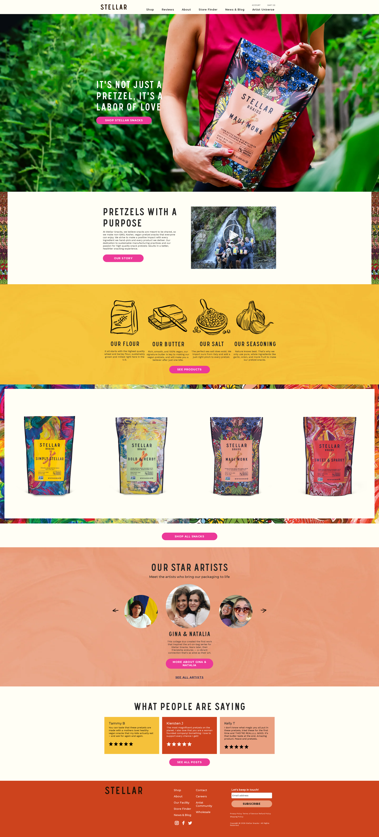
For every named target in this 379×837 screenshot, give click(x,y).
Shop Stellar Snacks (124, 120)
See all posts (189, 762)
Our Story (123, 258)
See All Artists (189, 677)
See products (189, 369)
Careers (201, 796)
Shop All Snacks (189, 536)
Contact (201, 790)
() (271, 5)
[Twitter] (190, 825)
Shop (177, 790)
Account (256, 5)
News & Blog (182, 815)
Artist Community (204, 804)
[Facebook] (183, 825)
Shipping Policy (236, 817)
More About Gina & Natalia (189, 663)
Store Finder (182, 809)
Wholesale (203, 812)
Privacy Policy (236, 814)
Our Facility (181, 802)
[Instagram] (177, 825)
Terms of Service (250, 814)
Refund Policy (265, 814)
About (178, 796)
